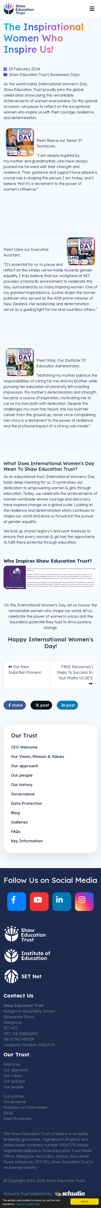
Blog (15, 812)
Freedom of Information (25, 1107)
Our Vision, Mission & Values (37, 756)
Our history (22, 784)
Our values (13, 1075)
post (44, 705)
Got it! (84, 1201)
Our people (22, 775)
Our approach (24, 766)
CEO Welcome (24, 747)
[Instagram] (84, 901)
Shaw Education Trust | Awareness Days (44, 74)
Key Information (27, 841)
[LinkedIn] (61, 901)
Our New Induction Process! (24, 669)
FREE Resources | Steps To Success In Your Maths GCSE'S (75, 672)
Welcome (12, 1064)
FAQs (15, 831)
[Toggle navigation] (91, 9)
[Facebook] (16, 901)
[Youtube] (39, 901)
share (17, 705)
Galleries (19, 822)
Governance (23, 794)
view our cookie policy (28, 1204)
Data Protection (26, 803)
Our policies (14, 1096)
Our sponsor (14, 1081)
